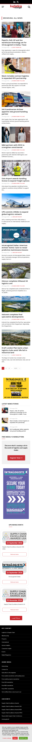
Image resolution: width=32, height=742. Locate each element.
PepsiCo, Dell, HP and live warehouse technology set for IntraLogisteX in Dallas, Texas (14, 42)
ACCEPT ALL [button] (23, 738)
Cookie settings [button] (7, 738)
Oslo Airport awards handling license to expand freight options (15, 179)
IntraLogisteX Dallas (14, 576)
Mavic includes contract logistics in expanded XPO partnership (15, 77)
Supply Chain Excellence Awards (10, 703)
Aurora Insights (6, 645)
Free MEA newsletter (7, 685)
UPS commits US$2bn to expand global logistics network (15, 213)
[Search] (29, 7)
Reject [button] (15, 738)
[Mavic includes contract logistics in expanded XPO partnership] (16, 65)
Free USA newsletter (7, 682)
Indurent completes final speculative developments (13, 315)
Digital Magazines (6, 655)
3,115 (15, 368)
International (5, 642)
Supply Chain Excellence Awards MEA (12, 709)
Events (3, 651)
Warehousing (5, 635)
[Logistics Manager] (16, 7)
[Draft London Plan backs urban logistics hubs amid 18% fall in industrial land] (16, 337)
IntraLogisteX (5, 719)
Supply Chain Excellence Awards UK (14, 604)
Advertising (5, 666)
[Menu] (3, 7)
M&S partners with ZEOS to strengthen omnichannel (13, 146)
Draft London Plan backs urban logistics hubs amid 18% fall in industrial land (15, 350)
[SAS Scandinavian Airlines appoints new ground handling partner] (16, 99)
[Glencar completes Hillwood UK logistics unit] (16, 271)
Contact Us (5, 669)
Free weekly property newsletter (10, 679)
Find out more (14, 554)
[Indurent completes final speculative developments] (16, 304)
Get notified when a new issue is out (11, 692)
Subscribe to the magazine (9, 672)
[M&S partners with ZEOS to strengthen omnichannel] (16, 135)
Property (4, 639)
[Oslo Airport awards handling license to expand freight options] (16, 168)
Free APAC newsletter (8, 688)
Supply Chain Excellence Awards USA (12, 706)
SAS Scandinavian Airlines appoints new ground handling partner (15, 111)
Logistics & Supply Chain (8, 632)
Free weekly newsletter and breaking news (13, 676)
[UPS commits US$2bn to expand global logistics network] (16, 201)
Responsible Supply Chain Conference (12, 716)
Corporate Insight (6, 648)
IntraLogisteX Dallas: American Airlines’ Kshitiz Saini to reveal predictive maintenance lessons (15, 247)
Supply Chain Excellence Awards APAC (12, 712)
